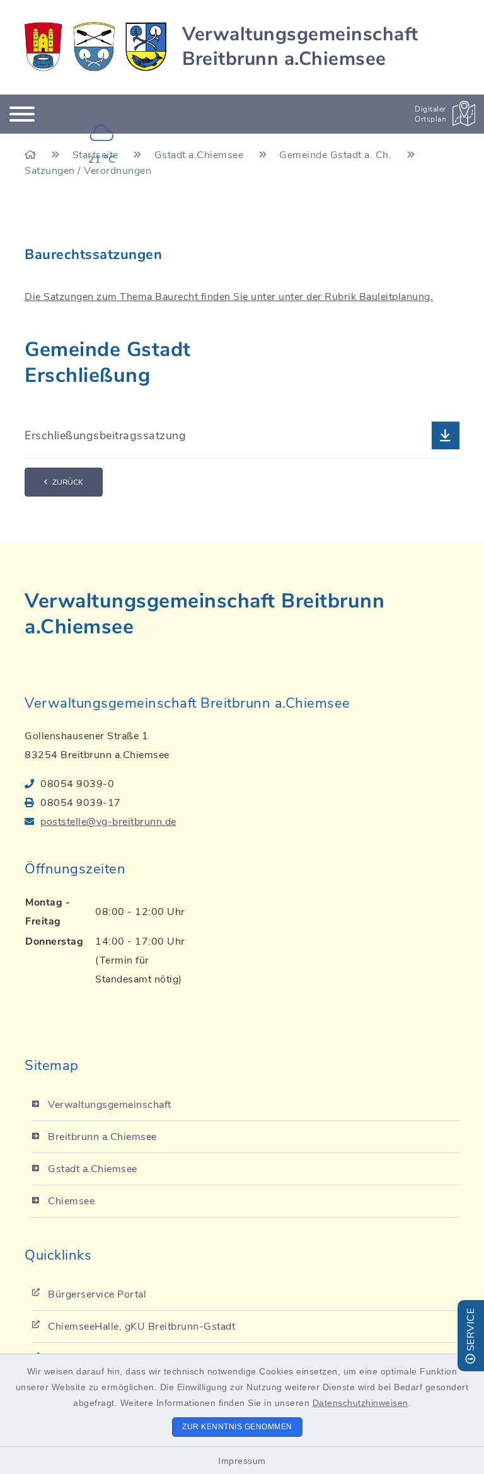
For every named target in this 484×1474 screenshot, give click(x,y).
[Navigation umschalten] (22, 114)
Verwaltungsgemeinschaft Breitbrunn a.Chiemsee (300, 46)
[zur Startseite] (95, 46)
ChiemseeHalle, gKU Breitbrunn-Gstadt (141, 1326)
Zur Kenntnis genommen (237, 1426)
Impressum (242, 1461)
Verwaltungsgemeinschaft (109, 1105)
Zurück (67, 482)
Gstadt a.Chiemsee (92, 1169)
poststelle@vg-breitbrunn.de (108, 822)
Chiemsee (71, 1201)
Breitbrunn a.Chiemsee (102, 1137)
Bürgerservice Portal (97, 1294)
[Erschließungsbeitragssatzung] (242, 436)
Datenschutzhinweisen (360, 1403)
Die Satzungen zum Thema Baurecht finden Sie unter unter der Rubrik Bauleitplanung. (229, 297)
